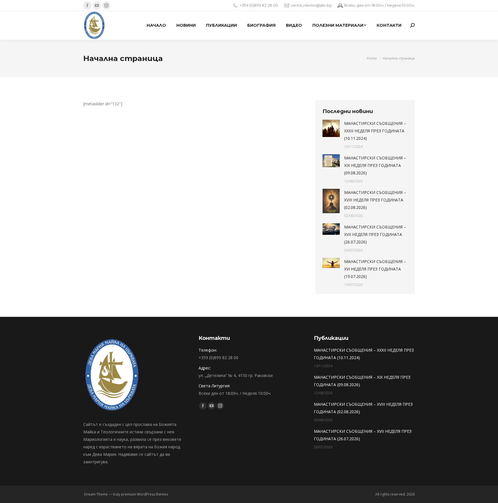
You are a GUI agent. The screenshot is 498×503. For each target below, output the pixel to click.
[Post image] (331, 128)
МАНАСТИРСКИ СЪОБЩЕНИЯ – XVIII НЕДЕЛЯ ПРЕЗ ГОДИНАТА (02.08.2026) (375, 200)
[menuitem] (156, 25)
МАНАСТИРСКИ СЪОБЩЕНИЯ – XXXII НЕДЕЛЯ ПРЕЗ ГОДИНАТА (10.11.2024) (375, 131)
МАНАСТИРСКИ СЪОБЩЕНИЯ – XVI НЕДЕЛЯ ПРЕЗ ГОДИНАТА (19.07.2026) (375, 269)
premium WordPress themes (144, 494)
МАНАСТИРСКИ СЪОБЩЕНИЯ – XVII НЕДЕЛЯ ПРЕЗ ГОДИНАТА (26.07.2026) (375, 234)
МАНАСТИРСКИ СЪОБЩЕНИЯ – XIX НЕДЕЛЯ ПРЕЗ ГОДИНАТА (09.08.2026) (375, 165)
